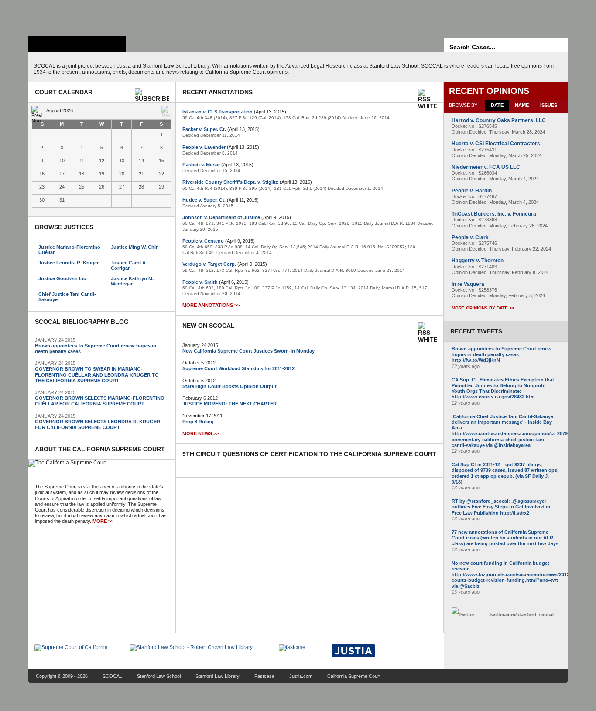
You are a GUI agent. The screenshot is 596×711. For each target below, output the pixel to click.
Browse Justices (64, 226)
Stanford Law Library (217, 676)
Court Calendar (63, 92)
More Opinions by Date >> (483, 308)
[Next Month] (166, 111)
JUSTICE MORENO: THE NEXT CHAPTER (229, 403)
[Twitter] (468, 614)
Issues (548, 105)
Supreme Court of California (77, 44)
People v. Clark (470, 237)
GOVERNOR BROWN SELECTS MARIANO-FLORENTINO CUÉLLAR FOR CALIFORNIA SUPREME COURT (99, 400)
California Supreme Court (353, 676)
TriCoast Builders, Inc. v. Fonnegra (494, 214)
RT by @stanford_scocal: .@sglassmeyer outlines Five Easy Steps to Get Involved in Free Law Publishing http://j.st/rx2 (501, 506)
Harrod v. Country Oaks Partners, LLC (499, 120)
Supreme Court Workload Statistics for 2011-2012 (238, 368)
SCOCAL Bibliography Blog (82, 321)
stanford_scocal (522, 614)
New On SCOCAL (208, 325)
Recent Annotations (217, 92)
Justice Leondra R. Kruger (68, 262)
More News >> (200, 433)
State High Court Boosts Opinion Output (229, 386)
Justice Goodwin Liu (62, 278)
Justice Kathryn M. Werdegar (132, 281)
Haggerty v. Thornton (478, 261)
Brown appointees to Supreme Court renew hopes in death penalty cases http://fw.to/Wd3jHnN (501, 354)
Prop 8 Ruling (198, 421)
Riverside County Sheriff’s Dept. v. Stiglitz (230, 182)
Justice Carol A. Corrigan (129, 265)
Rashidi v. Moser (201, 164)
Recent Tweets (476, 331)
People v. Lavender (204, 147)
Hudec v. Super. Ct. (204, 200)
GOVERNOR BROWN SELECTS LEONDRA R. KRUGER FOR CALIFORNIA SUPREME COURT (97, 424)
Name (522, 105)
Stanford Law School (159, 676)
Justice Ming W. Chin (135, 247)
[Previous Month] (36, 111)
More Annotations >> (211, 305)
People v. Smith (200, 282)
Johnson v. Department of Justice (221, 217)
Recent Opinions (489, 91)
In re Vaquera (468, 284)
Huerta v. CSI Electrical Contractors (496, 144)
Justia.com (300, 676)
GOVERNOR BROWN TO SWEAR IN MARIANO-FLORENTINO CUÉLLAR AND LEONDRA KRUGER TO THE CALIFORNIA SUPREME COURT (97, 374)
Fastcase (264, 676)
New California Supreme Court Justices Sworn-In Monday (248, 351)
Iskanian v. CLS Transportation (217, 111)
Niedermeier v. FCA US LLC (486, 167)
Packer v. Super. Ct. (204, 129)
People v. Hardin (472, 191)
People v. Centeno (203, 241)
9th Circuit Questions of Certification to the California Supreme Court (309, 453)
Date (497, 105)
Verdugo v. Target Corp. (209, 264)
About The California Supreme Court (100, 449)
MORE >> (102, 521)
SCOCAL (112, 676)
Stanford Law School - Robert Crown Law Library (75, 15)
